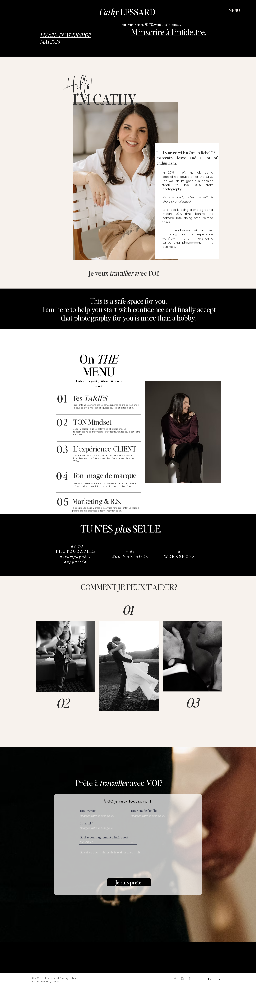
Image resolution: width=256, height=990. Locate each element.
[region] (65, 656)
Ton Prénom (88, 810)
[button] (234, 10)
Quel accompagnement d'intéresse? (104, 837)
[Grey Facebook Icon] (175, 978)
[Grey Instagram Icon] (183, 978)
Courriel (85, 823)
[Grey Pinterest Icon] (190, 978)
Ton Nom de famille (144, 810)
